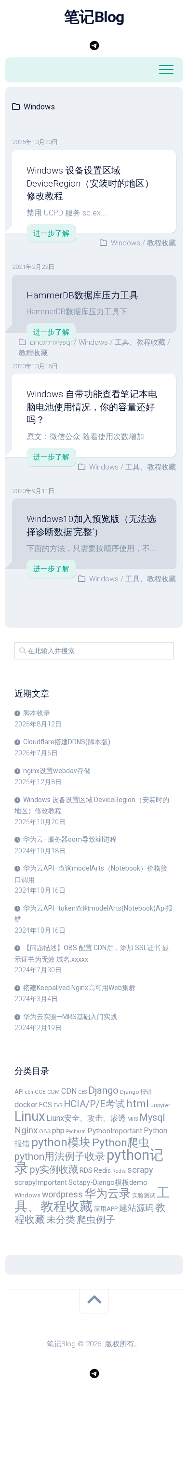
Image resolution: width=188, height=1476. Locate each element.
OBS (45, 1131)
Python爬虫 (120, 1142)
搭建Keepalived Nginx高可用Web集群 (79, 988)
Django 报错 (136, 1091)
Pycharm (76, 1131)
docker (26, 1104)
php (58, 1130)
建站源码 (136, 1208)
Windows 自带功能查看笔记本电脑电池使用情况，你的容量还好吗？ (92, 407)
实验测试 (143, 1195)
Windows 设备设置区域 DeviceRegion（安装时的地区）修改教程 (90, 183)
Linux (38, 342)
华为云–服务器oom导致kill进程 (70, 839)
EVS (58, 1105)
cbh (29, 1092)
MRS (132, 1119)
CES (82, 1092)
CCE (40, 1091)
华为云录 (107, 1193)
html (137, 1103)
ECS (45, 1104)
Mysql (62, 342)
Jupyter (160, 1105)
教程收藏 (161, 243)
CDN (69, 1091)
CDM (53, 1091)
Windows (125, 243)
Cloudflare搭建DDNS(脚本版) (66, 742)
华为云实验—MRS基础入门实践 (70, 1016)
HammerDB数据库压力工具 (82, 295)
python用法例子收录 (59, 1156)
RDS (86, 1170)
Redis (102, 1170)
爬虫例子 (96, 1219)
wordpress (62, 1194)
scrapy (140, 1170)
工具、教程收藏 (140, 342)
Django (103, 1090)
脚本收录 (36, 713)
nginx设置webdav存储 (57, 771)
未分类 (60, 1219)
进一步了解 (51, 233)
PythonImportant (114, 1131)
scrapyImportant (40, 1182)
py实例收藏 (54, 1169)
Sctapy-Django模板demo (108, 1182)
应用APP (106, 1208)
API (19, 1091)
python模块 (61, 1142)
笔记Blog (94, 17)
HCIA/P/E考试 (94, 1104)
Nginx (26, 1130)
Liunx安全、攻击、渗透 (86, 1118)
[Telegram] (94, 45)
